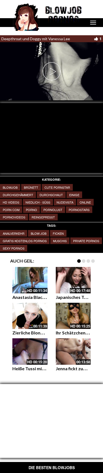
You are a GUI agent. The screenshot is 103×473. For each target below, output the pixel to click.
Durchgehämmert (18, 195)
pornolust (52, 209)
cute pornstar (57, 187)
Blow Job (38, 233)
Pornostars (79, 209)
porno (31, 209)
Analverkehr (13, 233)
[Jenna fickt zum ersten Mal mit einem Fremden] (73, 351)
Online (85, 202)
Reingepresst (43, 217)
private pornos (86, 241)
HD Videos (11, 202)
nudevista (65, 202)
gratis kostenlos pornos (25, 241)
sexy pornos (13, 248)
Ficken (58, 233)
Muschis (60, 241)
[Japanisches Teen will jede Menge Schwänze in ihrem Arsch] (73, 280)
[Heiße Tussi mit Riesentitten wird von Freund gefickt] (30, 351)
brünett (31, 187)
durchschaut (51, 195)
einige (74, 195)
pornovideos (14, 217)
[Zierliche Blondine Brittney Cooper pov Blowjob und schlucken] (30, 316)
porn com (11, 209)
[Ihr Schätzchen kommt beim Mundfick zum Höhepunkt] (73, 316)
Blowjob (10, 187)
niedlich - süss (38, 202)
